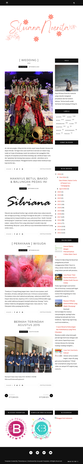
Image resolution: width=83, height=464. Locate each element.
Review (58, 120)
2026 (59, 174)
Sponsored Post (60, 123)
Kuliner (23, 188)
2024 (59, 195)
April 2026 (63, 189)
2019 (59, 211)
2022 (59, 201)
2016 (59, 220)
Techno (58, 133)
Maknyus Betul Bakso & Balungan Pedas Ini (29, 180)
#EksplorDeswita (69, 130)
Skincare (58, 130)
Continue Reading (45, 169)
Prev (42, 138)
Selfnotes (23, 66)
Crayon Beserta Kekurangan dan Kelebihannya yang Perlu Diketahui (65, 329)
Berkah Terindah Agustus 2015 (29, 323)
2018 (59, 214)
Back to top (72, 461)
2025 (59, 192)
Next (47, 138)
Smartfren (59, 127)
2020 (59, 207)
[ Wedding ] (29, 60)
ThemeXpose (22, 461)
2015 (59, 223)
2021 (59, 204)
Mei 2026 (62, 177)
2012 (59, 233)
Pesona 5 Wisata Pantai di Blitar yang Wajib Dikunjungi (70, 303)
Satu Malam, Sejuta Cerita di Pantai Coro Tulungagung (68, 183)
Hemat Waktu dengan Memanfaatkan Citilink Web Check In (66, 251)
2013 (59, 229)
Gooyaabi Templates (43, 461)
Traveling (67, 133)
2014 (59, 226)
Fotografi (68, 120)
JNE (68, 127)
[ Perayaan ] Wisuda (29, 243)
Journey (69, 117)
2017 (59, 217)
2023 (59, 198)
